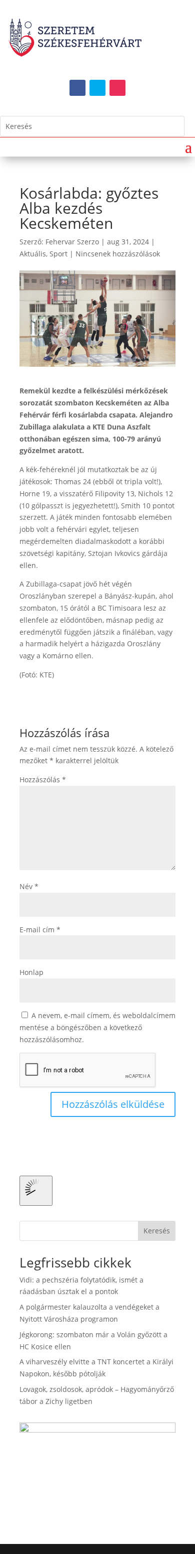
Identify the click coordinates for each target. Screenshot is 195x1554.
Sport (59, 253)
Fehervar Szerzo (72, 241)
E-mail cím (40, 929)
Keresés (157, 1230)
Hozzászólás (43, 779)
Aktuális (33, 253)
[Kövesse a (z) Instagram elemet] (118, 88)
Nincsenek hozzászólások (118, 253)
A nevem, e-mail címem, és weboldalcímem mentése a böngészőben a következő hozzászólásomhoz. (98, 1027)
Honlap (32, 972)
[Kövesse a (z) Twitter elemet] (98, 88)
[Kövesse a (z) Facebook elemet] (78, 88)
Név (29, 886)
